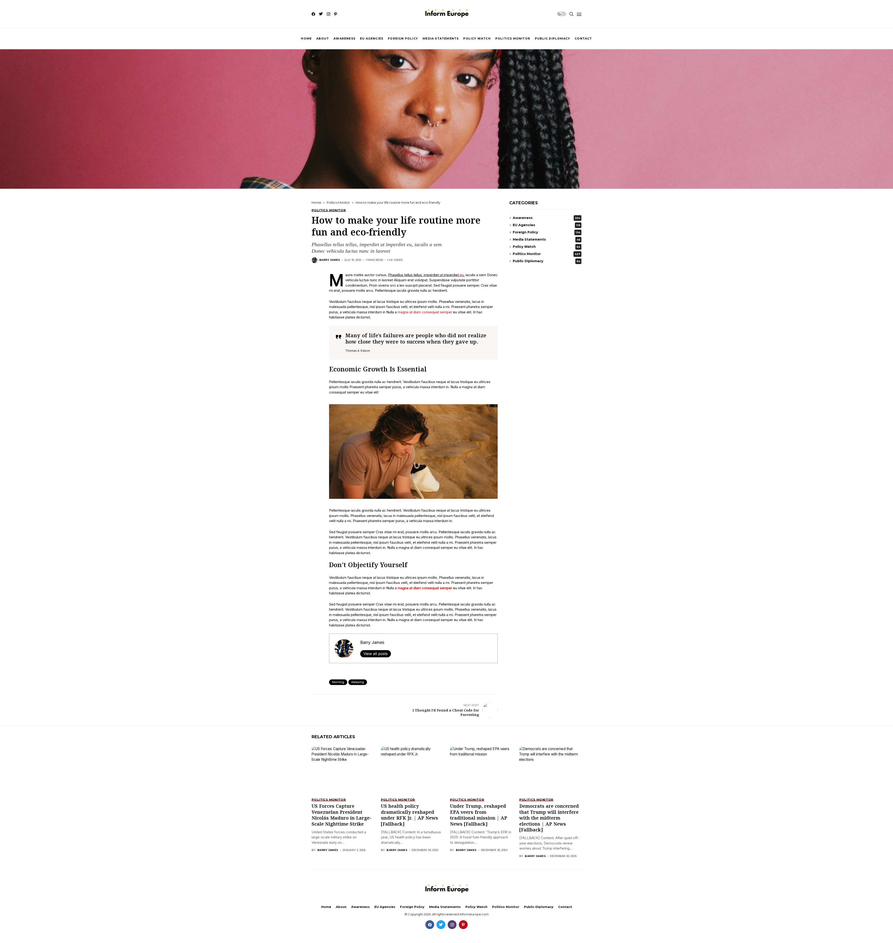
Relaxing (357, 682)
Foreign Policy (546, 232)
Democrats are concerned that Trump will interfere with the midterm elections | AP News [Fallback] (549, 818)
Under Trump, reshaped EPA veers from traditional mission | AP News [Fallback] (478, 815)
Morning (338, 682)
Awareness (546, 218)
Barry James (329, 259)
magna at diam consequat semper (425, 312)
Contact (565, 907)
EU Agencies (546, 225)
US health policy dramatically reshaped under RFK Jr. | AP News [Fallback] (409, 815)
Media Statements (546, 239)
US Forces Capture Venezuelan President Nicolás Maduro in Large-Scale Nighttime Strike (341, 815)
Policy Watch (546, 247)
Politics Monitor (338, 202)
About (341, 907)
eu (462, 275)
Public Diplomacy (546, 261)
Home (316, 202)
